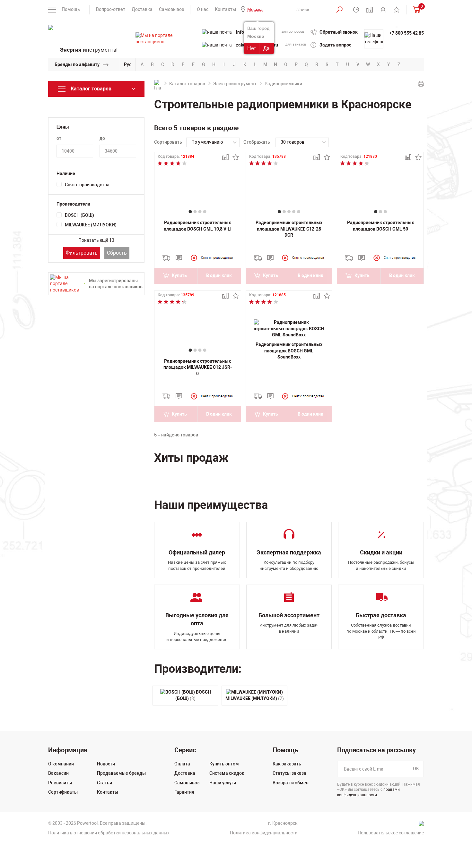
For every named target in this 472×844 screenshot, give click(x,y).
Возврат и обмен (291, 782)
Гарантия (184, 792)
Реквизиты (60, 782)
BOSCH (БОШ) (79, 215)
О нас (202, 9)
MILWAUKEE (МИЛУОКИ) (91, 224)
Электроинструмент (235, 83)
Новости (106, 763)
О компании (61, 763)
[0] (415, 9)
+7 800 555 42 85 (406, 33)
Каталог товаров (187, 83)
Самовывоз (171, 9)
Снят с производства (87, 184)
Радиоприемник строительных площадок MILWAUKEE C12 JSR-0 (197, 367)
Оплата (182, 763)
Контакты (225, 9)
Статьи (104, 782)
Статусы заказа (289, 773)
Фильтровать (82, 253)
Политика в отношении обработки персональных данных (109, 832)
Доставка (142, 9)
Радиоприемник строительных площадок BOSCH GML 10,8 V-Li (198, 226)
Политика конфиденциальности (264, 832)
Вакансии (58, 773)
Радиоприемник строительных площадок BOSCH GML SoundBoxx (289, 350)
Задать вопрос (335, 44)
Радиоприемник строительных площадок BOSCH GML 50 (380, 226)
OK (416, 768)
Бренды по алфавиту (77, 64)
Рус (127, 64)
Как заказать (287, 763)
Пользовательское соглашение (391, 832)
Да (266, 48)
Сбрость (117, 253)
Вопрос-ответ (110, 9)
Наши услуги (222, 782)
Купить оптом (224, 763)
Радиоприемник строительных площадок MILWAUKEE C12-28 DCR (289, 229)
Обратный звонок (338, 32)
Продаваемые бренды (121, 773)
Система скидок (226, 773)
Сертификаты (63, 792)
